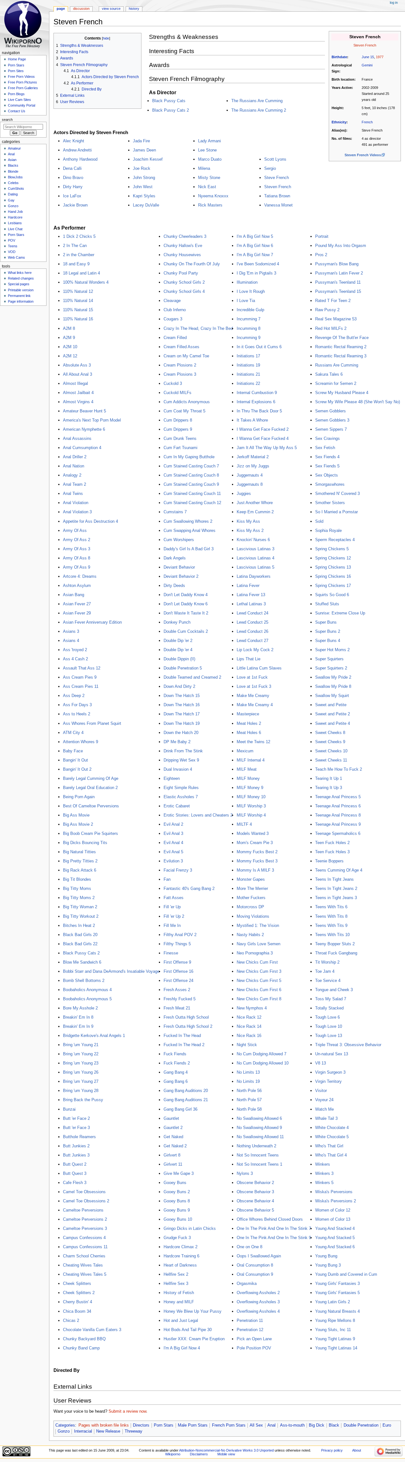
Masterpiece (248, 714)
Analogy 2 (72, 475)
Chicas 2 (71, 1320)
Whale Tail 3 (326, 1118)
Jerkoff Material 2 (253, 456)
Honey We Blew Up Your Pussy (192, 1311)
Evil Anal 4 (173, 842)
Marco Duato (209, 159)
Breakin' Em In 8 (78, 1017)
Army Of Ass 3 (76, 548)
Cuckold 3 (173, 383)
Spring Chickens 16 (333, 576)
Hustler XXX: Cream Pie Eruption (194, 1338)
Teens (12, 246)
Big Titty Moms (77, 888)
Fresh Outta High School (186, 1017)
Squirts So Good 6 (332, 594)
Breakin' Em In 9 (78, 1026)
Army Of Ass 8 (76, 558)
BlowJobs (15, 177)
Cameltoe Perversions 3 (85, 1228)
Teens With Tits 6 (331, 906)
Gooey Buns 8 (177, 1201)
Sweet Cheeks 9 (330, 741)
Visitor (321, 1090)
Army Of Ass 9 (76, 567)
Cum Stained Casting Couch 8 (191, 475)
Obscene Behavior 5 (255, 1210)
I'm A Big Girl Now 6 (255, 245)
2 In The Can (75, 245)
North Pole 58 (249, 1109)
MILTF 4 (244, 824)
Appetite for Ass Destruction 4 (90, 521)
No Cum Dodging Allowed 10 (263, 1063)
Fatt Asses (174, 897)
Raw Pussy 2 (327, 309)
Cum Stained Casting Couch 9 (191, 484)
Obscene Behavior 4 (255, 1201)
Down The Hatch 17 (182, 714)
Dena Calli (72, 168)
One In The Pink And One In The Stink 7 (274, 1228)
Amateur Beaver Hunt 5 (84, 411)
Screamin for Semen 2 (335, 383)
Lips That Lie (248, 659)
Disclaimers (199, 1454)
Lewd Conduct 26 (252, 631)
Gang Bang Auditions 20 (186, 1090)
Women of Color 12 (332, 1210)
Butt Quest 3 (74, 1173)
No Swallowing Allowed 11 (260, 1136)
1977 (379, 57)
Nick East (207, 186)
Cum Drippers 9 (178, 429)
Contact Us (16, 111)
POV (11, 240)
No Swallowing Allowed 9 (259, 1127)
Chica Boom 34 (77, 1311)
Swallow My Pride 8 (333, 686)
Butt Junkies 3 (76, 1155)
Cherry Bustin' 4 (77, 1301)
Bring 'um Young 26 (80, 1072)
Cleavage (172, 300)
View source (111, 8)
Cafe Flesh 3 (74, 1182)
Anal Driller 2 (74, 456)
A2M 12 (70, 356)
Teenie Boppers (329, 861)
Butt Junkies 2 (76, 1146)
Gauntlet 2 (173, 1127)
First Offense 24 (178, 980)
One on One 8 (249, 1246)
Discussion (81, 8)
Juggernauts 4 (250, 475)
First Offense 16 (178, 971)
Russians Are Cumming (336, 365)
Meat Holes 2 (249, 723)
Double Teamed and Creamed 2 (192, 677)
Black (334, 1425)
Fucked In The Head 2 (184, 1044)
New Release (108, 1431)
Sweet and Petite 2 (332, 714)
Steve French (276, 177)
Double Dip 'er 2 (178, 640)
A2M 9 (69, 337)
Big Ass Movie (76, 815)
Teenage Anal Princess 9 (338, 824)
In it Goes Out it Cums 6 (259, 346)
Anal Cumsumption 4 (82, 447)
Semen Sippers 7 (331, 429)
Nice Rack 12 (249, 1017)
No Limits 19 (248, 1081)
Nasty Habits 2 (250, 934)
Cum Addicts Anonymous (187, 401)
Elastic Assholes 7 (181, 796)
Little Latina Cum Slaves (259, 668)
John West (143, 186)
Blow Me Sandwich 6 (82, 962)
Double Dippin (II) (179, 659)
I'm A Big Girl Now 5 (255, 236)
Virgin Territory (328, 1081)
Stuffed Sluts (327, 603)
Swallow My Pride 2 (333, 677)
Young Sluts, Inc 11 (333, 1329)
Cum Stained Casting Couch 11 (192, 493)
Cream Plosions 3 (180, 374)
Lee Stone (207, 150)
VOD (12, 252)
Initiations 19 (248, 365)
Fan (167, 879)
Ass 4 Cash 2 (75, 659)
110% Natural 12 (78, 291)
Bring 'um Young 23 (80, 1063)
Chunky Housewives (182, 254)
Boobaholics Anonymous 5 (87, 998)
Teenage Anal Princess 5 (338, 796)
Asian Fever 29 (77, 613)
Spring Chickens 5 (332, 548)
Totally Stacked (329, 1008)
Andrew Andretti (77, 150)
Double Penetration (361, 1425)
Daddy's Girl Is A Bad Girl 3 (189, 548)
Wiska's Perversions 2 (335, 1201)
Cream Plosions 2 (180, 365)
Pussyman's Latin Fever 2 (339, 273)
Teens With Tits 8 (331, 916)
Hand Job (15, 211)
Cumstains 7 (175, 511)
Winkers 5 (324, 1182)
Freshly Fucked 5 (180, 998)
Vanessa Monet (278, 205)
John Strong (144, 177)
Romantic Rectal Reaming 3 (340, 356)
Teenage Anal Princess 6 (338, 806)
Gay (11, 200)
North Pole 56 (249, 1090)
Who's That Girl (329, 1146)
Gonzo (64, 1431)
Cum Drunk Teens (180, 438)
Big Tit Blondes (77, 879)
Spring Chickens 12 (333, 558)
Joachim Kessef (148, 159)
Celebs (13, 183)
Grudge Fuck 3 (177, 1237)
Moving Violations (253, 916)
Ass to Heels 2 (76, 714)
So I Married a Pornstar (336, 511)
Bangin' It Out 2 (77, 769)
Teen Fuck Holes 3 (332, 851)
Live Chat (15, 229)
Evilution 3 (173, 861)
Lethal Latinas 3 (251, 603)
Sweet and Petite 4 (332, 723)
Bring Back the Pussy (83, 1099)
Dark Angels (175, 558)
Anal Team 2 (74, 484)
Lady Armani (209, 141)
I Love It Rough (251, 291)
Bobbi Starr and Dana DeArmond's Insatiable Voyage (111, 971)
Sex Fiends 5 (327, 466)
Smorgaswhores (330, 484)
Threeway (133, 1431)
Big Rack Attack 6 (79, 870)
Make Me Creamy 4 (255, 704)
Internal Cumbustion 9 (257, 392)
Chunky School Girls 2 (184, 282)
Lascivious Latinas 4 (255, 558)
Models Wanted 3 (253, 833)
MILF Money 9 (250, 787)
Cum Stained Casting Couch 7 (191, 466)
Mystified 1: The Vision (258, 925)
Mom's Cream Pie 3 (255, 842)
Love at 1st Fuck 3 (254, 686)
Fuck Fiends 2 (177, 1063)
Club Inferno (175, 309)
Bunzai (69, 1109)
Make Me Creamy (253, 695)
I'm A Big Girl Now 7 (255, 254)
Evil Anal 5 (173, 851)
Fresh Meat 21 (177, 1008)
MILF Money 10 (251, 796)
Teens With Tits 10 (332, 934)
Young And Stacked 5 (335, 1237)
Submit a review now (127, 1411)
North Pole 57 (249, 1099)
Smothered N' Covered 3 (337, 493)
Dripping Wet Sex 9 (181, 760)
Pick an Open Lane (254, 1338)
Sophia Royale (328, 530)
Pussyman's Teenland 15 (338, 291)
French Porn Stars (229, 1425)
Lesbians (15, 223)
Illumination (247, 282)
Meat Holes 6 (249, 732)
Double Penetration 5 (183, 668)
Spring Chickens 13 (333, 567)
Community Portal (21, 105)
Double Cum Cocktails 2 (186, 631)
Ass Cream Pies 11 (80, 686)
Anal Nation (73, 466)
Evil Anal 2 (173, 824)
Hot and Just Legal (181, 1320)
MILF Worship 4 (251, 815)
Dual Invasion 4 (178, 769)
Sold (319, 521)
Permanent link (19, 296)
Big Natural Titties (79, 851)
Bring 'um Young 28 (80, 1090)
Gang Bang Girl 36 (180, 1109)
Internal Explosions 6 (256, 401)
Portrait (321, 236)
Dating (13, 194)
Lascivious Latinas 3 (255, 548)
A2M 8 (69, 328)
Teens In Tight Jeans (334, 879)
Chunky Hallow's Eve (183, 245)
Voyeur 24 (324, 1099)
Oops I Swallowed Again (259, 1256)
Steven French (277, 186)
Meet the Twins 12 (253, 741)
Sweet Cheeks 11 (331, 760)
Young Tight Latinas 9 (335, 1338)
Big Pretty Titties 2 (80, 861)
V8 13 (320, 1063)
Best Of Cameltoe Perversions (91, 806)
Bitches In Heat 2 (79, 925)
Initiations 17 (248, 356)
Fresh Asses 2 (177, 989)
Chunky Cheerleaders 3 (185, 236)
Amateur (14, 148)
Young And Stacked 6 (335, 1246)
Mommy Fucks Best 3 (257, 861)
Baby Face (73, 751)
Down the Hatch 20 (181, 732)
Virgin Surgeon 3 (330, 1072)
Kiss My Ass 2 (250, 530)
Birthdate (339, 57)
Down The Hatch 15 (182, 695)
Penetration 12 (250, 1329)
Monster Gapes (251, 879)
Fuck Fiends (175, 1054)
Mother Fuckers (251, 897)
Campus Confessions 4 (84, 1237)
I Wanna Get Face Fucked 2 (263, 429)
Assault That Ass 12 (81, 668)
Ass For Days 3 (77, 704)
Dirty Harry (73, 186)
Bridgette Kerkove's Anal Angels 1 (94, 1035)
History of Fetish (179, 1292)
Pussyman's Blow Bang (336, 264)
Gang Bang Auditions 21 (186, 1099)
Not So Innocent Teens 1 (259, 1164)
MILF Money (248, 778)
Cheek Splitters (77, 1283)
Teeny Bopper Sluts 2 (335, 943)
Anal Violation (75, 502)
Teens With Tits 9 (331, 925)
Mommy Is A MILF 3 (255, 870)
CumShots (16, 188)
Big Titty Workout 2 (80, 916)
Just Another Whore (255, 502)
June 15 (368, 57)
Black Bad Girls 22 (80, 943)
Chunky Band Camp (81, 1348)
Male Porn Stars (193, 1425)
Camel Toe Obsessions (84, 1191)
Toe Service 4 (327, 980)
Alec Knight (73, 141)
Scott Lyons (275, 159)
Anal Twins (73, 493)
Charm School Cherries (84, 1256)
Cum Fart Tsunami (180, 447)
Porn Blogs (16, 94)
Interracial (83, 1431)
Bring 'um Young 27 (80, 1081)
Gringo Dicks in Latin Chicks (190, 1228)
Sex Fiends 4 (327, 456)
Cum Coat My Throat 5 (184, 411)
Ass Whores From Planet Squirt (92, 723)
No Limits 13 (248, 1072)
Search (7, 119)
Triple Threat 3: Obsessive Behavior (348, 1044)
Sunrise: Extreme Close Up (340, 613)
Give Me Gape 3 (179, 1173)
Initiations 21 (248, 374)
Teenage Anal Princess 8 (338, 815)
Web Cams (16, 257)
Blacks (13, 165)
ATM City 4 (73, 732)
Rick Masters (210, 205)
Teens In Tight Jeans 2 (336, 888)
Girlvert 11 (173, 1164)
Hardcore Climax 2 (180, 1246)
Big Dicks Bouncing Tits (85, 842)
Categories (65, 1425)
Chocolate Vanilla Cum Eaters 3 (92, 1329)
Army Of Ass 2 (76, 539)
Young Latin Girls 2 (332, 1301)
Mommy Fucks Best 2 (257, 851)
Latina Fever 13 (251, 594)
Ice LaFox (72, 196)
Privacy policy (332, 1450)
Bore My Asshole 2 (80, 1008)
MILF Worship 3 (251, 806)
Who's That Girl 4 (331, 1155)
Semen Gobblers (330, 411)
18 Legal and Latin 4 (81, 273)
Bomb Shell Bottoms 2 (83, 980)
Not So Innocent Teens (258, 1155)
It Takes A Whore (252, 420)
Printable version (21, 290)
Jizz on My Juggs (253, 466)
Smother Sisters (330, 502)
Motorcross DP (250, 906)
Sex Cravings (327, 438)
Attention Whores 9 (80, 741)
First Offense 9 (177, 962)
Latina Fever (248, 585)
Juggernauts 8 (250, 484)
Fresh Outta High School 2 (188, 1026)
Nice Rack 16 (249, 1035)
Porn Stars (163, 1425)
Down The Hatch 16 (182, 704)
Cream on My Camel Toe (186, 356)
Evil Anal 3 (173, 833)
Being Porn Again (79, 796)
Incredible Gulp (250, 309)
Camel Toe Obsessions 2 (86, 1201)
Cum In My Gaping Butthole (189, 456)
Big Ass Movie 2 (78, 824)
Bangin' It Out (75, 760)
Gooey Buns (175, 1182)
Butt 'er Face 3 (76, 1127)
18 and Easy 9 (76, 264)
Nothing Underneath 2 (256, 1146)
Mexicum (245, 751)
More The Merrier (252, 888)
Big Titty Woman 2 (80, 906)
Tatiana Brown (277, 196)
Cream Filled (175, 337)
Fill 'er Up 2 (174, 916)
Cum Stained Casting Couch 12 (192, 502)
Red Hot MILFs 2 (330, 328)
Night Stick (247, 1044)
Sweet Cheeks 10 (331, 751)
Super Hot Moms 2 (332, 649)
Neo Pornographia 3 (255, 953)
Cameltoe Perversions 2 (85, 1219)
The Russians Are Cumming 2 (258, 110)
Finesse (171, 953)
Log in (394, 2)
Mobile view (226, 1454)
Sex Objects (326, 475)
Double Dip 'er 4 (178, 649)
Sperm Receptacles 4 (335, 539)
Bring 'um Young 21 (80, 1044)
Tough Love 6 (327, 1017)
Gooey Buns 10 (178, 1219)
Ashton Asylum (77, 585)
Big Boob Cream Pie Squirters (90, 833)
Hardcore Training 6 (181, 1256)
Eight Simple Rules (181, 787)
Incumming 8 (248, 328)
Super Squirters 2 (331, 668)
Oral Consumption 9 (255, 1274)
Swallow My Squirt (332, 695)
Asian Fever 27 (77, 603)
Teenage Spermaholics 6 (337, 833)
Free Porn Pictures (22, 82)
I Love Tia (246, 300)
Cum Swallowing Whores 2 (188, 521)
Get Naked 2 (175, 1146)
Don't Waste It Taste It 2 (186, 613)
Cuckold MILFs (177, 392)
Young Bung (326, 1256)
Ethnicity (339, 122)
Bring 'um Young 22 (80, 1054)
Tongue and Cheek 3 (334, 989)
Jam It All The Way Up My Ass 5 (267, 447)
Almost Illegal (75, 383)
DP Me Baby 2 (177, 741)
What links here (20, 273)
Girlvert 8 (172, 1155)
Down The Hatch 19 (182, 723)
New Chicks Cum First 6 (259, 989)
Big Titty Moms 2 (79, 897)
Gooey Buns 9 (177, 1210)
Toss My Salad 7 (330, 998)
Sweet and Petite (330, 704)
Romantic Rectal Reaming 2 (340, 346)
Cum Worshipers (179, 539)
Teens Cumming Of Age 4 (338, 870)
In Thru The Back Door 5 (259, 411)
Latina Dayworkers (254, 576)
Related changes (21, 278)
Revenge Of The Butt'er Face (342, 337)
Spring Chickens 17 (333, 585)
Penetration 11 (250, 1320)
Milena (204, 168)
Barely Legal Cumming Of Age (90, 778)
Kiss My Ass (248, 521)
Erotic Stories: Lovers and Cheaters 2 (198, 815)
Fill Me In (172, 925)
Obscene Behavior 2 (255, 1182)
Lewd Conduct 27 (252, 640)
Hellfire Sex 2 (176, 1274)
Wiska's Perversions (333, 1191)
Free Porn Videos (21, 76)
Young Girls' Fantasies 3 (337, 1283)
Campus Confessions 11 (85, 1246)
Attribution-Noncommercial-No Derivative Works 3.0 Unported (226, 1450)
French (367, 122)
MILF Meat (247, 769)
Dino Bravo (73, 177)
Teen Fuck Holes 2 (332, 842)
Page (61, 8)
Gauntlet (171, 1118)
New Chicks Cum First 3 (259, 971)
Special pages (18, 284)
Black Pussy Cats (168, 100)
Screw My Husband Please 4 (341, 392)
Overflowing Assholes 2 (258, 1292)
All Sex (256, 1425)
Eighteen (172, 778)
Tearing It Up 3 (328, 787)
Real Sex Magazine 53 (336, 319)
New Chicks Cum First (257, 962)
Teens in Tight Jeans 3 (336, 897)
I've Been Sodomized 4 (258, 264)
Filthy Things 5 (177, 943)
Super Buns (326, 622)
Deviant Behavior (179, 567)
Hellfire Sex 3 (176, 1283)
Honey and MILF (179, 1301)
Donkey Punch (177, 622)
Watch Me (324, 1109)
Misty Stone (209, 177)
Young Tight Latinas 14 (336, 1348)
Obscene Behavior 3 (255, 1191)
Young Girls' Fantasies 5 (337, 1292)
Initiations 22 (248, 383)
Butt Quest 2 (74, 1164)
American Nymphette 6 (84, 429)
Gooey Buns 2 (177, 1191)
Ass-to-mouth (292, 1425)
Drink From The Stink (183, 751)
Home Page (17, 59)
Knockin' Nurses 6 (253, 539)
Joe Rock (141, 168)
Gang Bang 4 (176, 1072)
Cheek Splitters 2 (79, 1292)
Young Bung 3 (328, 1265)
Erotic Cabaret (177, 806)
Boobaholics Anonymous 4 (87, 989)
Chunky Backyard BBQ (84, 1338)
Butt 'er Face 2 (76, 1118)
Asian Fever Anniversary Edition (92, 622)
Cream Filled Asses (181, 346)
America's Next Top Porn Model (92, 420)
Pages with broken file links (103, 1425)
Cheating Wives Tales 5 (84, 1274)
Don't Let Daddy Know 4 (186, 594)
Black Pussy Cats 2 (170, 110)
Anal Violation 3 (77, 511)
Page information (21, 301)
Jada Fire (141, 141)
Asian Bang (73, 594)
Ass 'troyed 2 (75, 649)
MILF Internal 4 (251, 760)
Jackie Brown (75, 205)
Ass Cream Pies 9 (80, 677)
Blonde (13, 171)
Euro (387, 1425)
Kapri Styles (144, 196)
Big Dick (316, 1425)
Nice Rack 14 (249, 1026)
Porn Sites (16, 71)
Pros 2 (321, 254)
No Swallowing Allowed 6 (259, 1118)
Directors (141, 1425)
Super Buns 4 (327, 640)
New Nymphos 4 (252, 1008)
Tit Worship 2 (327, 962)
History (134, 8)
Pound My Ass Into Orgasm (340, 245)
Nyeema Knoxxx (213, 196)
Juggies (244, 493)
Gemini (367, 65)
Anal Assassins (77, 438)
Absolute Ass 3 (77, 365)
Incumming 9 (248, 337)
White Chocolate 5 (332, 1136)
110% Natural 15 (78, 309)
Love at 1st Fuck (252, 677)
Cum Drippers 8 (178, 420)
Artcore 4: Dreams (80, 576)
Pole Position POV (254, 1348)
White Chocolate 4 (332, 1127)
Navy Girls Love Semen (258, 943)
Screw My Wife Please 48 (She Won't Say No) (357, 401)
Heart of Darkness (180, 1265)
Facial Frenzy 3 (178, 870)
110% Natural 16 (78, 319)
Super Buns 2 (327, 631)
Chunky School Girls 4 (184, 291)
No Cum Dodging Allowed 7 (261, 1054)
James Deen (144, 150)
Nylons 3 (245, 1173)
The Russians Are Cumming (257, 100)
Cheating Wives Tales (83, 1265)
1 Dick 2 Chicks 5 (79, 236)
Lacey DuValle (146, 205)
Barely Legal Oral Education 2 (90, 787)
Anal (271, 1425)
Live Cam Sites (19, 100)
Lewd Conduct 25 (252, 622)
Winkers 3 (324, 1173)
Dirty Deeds (174, 585)
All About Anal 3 (77, 374)
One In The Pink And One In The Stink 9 (274, 1237)
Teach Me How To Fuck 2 (338, 769)
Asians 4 (71, 640)
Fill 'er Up (172, 906)
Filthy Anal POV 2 (180, 934)
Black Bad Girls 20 (80, 934)
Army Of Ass (75, 530)
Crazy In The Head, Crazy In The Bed (198, 328)
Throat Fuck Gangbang (336, 953)
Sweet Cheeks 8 (330, 732)
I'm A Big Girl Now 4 (182, 1348)
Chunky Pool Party (181, 273)
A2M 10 (70, 346)
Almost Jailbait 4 (78, 392)
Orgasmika (247, 1283)
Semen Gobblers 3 (332, 420)
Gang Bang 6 (176, 1081)
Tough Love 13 (328, 1035)
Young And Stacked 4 (335, 1228)
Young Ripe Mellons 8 (335, 1320)
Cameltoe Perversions (83, 1210)
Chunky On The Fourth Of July (192, 264)
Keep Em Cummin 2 (255, 511)
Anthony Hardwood (80, 159)
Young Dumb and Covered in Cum (346, 1274)
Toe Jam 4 (324, 971)
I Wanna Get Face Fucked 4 (263, 438)
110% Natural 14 (78, 300)
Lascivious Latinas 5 (255, 567)
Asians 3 (71, 631)
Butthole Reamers (79, 1136)
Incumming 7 (248, 319)
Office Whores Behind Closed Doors (270, 1219)
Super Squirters (329, 659)
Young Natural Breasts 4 (337, 1311)
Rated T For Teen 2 (333, 300)
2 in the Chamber (78, 254)
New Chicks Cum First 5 (259, 980)
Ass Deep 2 (73, 695)
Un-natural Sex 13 (331, 1054)
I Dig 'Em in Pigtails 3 (256, 273)
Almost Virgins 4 (78, 401)
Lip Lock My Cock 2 (255, 649)
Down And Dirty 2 (179, 686)
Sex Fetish (325, 447)
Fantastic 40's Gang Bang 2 (189, 888)
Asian (12, 160)
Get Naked (173, 1136)
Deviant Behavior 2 (181, 576)
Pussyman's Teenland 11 (338, 282)
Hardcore (15, 217)
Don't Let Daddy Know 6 (186, 603)
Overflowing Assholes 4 (258, 1311)
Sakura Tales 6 (329, 374)
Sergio (270, 168)
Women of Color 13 (332, 1219)
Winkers (322, 1164)
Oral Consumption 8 (255, 1265)
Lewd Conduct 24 (252, 613)
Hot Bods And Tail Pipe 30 (188, 1329)
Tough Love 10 (328, 1026)
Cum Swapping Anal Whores (189, 530)
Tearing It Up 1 (328, 778)
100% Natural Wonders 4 (86, 282)
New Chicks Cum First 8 (259, 998)
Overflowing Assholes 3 (258, 1301)
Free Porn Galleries (23, 88)
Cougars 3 (173, 319)
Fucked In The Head (182, 1035)
